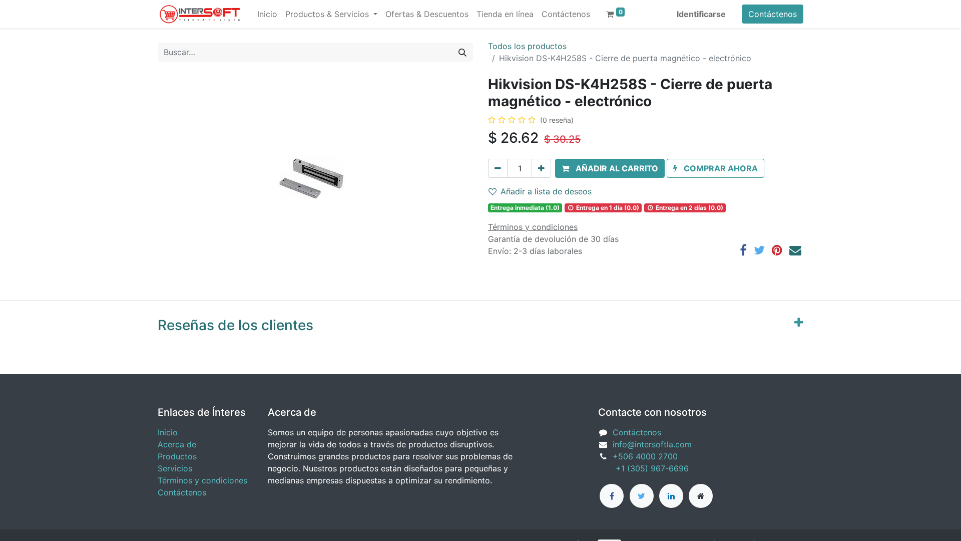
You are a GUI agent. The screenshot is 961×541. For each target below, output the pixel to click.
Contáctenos (772, 14)
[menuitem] (267, 14)
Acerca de (177, 444)
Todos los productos (527, 46)
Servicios (175, 468)
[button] (610, 168)
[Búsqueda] (462, 52)
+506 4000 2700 (646, 456)
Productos (177, 456)
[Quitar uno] (498, 168)
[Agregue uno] (541, 168)
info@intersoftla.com (652, 444)
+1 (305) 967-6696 (643, 468)
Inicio (168, 432)
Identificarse (701, 14)
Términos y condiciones (202, 480)
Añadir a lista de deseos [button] (546, 191)
